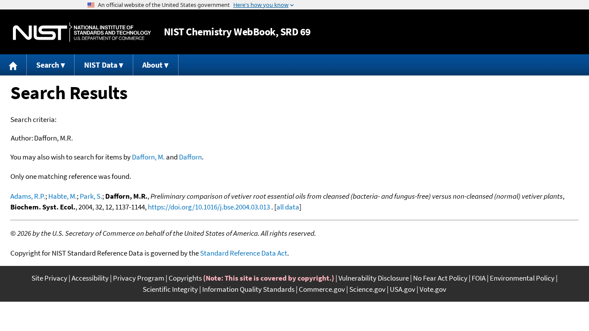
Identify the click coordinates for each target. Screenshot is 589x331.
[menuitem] (13, 64)
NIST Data (100, 65)
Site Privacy (49, 278)
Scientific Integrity (170, 289)
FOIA (479, 278)
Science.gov (367, 289)
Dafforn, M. (148, 157)
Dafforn (190, 157)
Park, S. (91, 196)
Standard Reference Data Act (243, 253)
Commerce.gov (322, 289)
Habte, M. (62, 196)
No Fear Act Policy (440, 278)
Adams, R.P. (27, 196)
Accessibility (90, 278)
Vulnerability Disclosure (373, 278)
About (152, 65)
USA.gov (402, 289)
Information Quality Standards (248, 289)
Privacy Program (138, 278)
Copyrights (185, 278)
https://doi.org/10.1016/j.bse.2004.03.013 (209, 207)
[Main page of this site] (13, 64)
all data (287, 207)
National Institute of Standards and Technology (82, 32)
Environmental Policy (522, 278)
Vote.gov (433, 289)
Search (47, 65)
